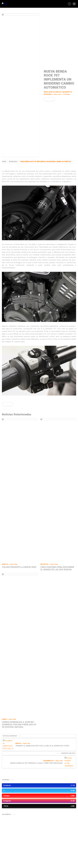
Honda (4, 719)
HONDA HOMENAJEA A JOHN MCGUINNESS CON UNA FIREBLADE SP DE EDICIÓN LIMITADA (19, 725)
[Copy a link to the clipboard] (52, 99)
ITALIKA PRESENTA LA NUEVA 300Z (19, 567)
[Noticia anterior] (8, 744)
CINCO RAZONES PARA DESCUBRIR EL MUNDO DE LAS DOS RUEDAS (57, 568)
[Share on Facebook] (45, 99)
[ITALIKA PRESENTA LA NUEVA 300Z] (20, 490)
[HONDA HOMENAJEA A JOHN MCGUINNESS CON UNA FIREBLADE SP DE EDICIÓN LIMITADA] (20, 645)
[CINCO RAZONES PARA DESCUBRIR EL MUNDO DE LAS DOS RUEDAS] (58, 490)
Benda (46, 92)
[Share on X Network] (49, 99)
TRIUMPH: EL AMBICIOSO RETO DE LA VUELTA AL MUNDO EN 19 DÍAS (42, 746)
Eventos (52, 92)
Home (4, 162)
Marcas (58, 92)
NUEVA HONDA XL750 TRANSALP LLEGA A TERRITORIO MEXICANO (36, 763)
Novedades (48, 94)
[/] (69, 4)
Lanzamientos (67, 92)
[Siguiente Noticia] (70, 762)
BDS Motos (44, 564)
